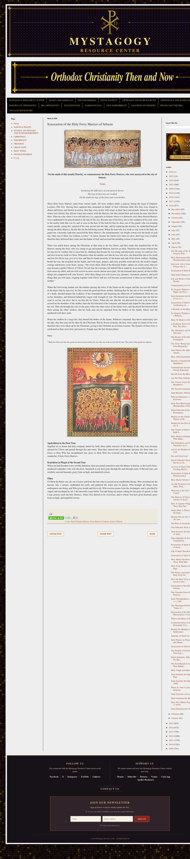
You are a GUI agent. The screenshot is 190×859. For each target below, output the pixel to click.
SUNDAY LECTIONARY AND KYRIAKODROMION (26, 131)
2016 (171, 205)
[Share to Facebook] (74, 517)
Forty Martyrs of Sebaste (99, 521)
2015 (171, 723)
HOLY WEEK (20, 150)
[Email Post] (50, 514)
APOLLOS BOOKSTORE (21, 110)
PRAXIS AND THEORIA (171, 105)
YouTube (85, 776)
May (174, 238)
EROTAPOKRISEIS (87, 100)
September (176, 221)
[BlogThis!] (68, 517)
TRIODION (19, 143)
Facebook (54, 776)
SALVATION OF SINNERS (143, 105)
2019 (171, 193)
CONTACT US (110, 789)
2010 (171, 744)
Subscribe (132, 776)
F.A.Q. (16, 157)
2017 (171, 201)
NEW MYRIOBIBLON (116, 105)
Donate (120, 776)
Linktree (96, 776)
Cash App (165, 776)
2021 (171, 184)
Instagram (72, 776)
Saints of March (116, 521)
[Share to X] (71, 517)
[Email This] (66, 517)
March (175, 247)
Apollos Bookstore (145, 779)
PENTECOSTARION (23, 154)
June (174, 234)
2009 (171, 748)
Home (152, 534)
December (176, 209)
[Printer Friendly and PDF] (56, 518)
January (175, 718)
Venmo (154, 776)
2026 (171, 171)
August (175, 226)
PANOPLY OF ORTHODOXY (22, 105)
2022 (171, 180)
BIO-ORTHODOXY (50, 105)
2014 (171, 727)
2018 (171, 197)
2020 (171, 188)
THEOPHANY (20, 140)
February (176, 713)
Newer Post (56, 534)
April (174, 243)
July (174, 230)
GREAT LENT (20, 147)
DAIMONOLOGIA (93, 105)
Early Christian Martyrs (80, 521)
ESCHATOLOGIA (72, 105)
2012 (171, 736)
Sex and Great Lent (179, 455)
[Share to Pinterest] (76, 517)
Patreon (143, 776)
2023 (171, 176)
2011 (171, 740)
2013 (171, 731)
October (175, 217)
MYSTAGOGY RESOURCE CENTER (26, 100)
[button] (7, 846)
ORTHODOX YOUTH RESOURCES (139, 100)
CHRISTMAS (20, 136)
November (176, 213)
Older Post (106, 534)
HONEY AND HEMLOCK (61, 100)
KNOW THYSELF (109, 100)
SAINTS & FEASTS (22, 127)
